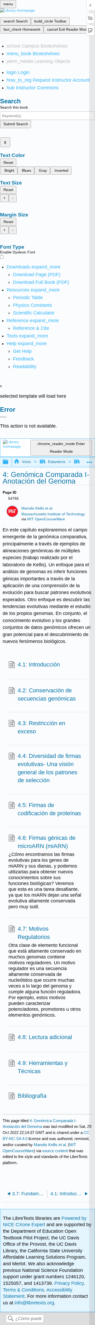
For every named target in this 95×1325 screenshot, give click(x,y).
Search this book (14, 107)
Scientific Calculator (34, 313)
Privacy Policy (69, 1283)
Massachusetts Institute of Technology (53, 514)
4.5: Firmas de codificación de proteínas (49, 809)
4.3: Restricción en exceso (41, 727)
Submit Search (15, 124)
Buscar (10, 1319)
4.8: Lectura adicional (45, 1037)
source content (55, 1150)
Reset (8, 162)
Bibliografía (32, 1095)
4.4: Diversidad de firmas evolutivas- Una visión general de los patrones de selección (49, 768)
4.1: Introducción (39, 664)
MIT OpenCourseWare (46, 519)
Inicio (26, 462)
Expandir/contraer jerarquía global (9, 462)
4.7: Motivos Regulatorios (34, 932)
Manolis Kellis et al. (37, 508)
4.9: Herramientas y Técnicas (43, 1067)
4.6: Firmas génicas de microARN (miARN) (46, 842)
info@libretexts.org (33, 1302)
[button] (23, 359)
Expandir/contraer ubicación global (89, 460)
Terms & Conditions (23, 1289)
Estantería (56, 462)
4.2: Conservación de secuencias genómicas (47, 694)
